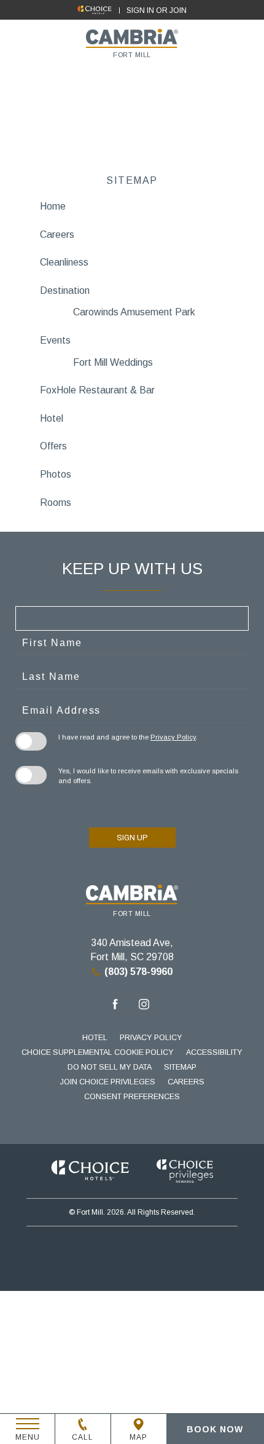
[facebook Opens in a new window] (115, 1006)
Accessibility (214, 1052)
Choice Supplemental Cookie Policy (97, 1052)
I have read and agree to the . (128, 737)
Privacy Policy (173, 737)
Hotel (94, 1037)
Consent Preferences (132, 1096)
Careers (186, 1082)
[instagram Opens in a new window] (143, 1006)
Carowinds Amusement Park (134, 312)
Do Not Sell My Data (110, 1067)
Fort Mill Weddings (113, 362)
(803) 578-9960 (138, 971)
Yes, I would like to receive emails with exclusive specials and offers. (148, 775)
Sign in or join (156, 10)
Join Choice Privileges (107, 1082)
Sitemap (180, 1067)
